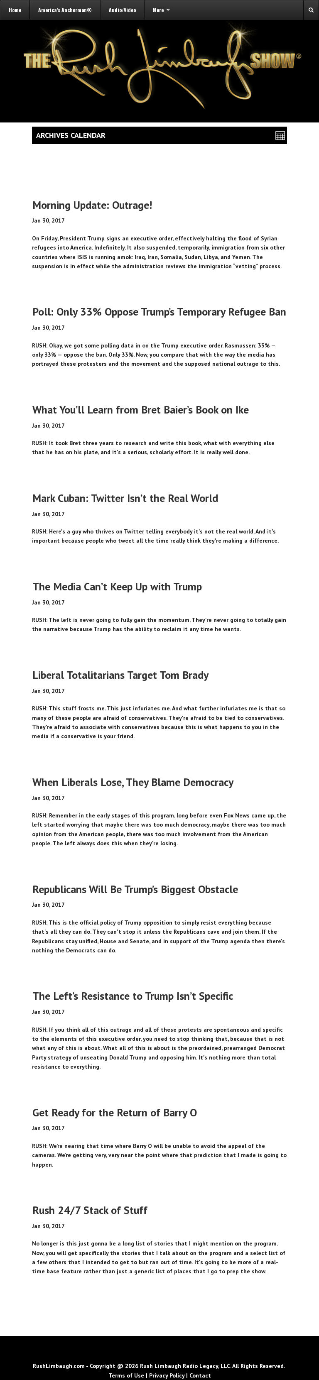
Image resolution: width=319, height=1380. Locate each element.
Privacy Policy (166, 1375)
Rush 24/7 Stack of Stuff (89, 1210)
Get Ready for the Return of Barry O (114, 1112)
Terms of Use (126, 1375)
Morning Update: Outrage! (92, 205)
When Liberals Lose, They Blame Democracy (132, 782)
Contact (200, 1375)
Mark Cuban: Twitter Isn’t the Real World (125, 498)
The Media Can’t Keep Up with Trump (117, 586)
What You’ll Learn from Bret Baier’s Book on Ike (140, 409)
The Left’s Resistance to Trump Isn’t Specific (132, 996)
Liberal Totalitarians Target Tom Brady (120, 675)
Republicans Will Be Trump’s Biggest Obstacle (135, 889)
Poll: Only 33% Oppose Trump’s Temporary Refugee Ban (159, 311)
